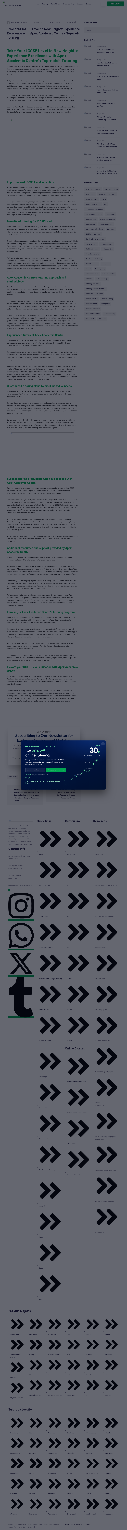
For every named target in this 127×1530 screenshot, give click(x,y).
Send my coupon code (56, 770)
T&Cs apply (28, 774)
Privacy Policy (28, 778)
